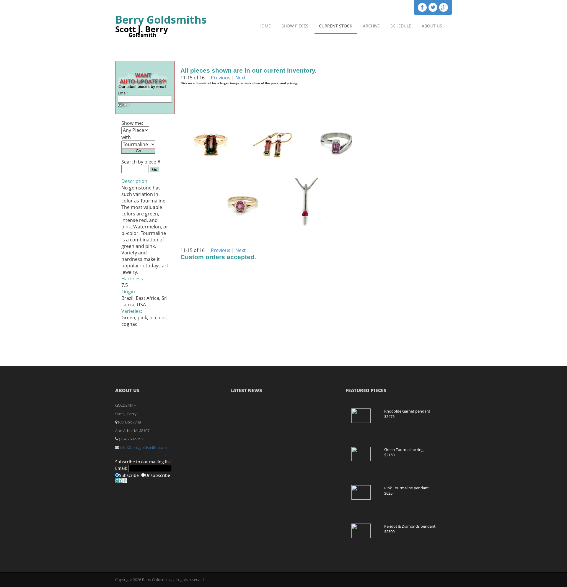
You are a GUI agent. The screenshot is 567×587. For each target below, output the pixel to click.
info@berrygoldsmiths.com (143, 447)
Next (240, 77)
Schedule (400, 26)
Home (264, 26)
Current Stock (335, 26)
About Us (432, 26)
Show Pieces (294, 26)
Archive (371, 26)
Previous (220, 77)
